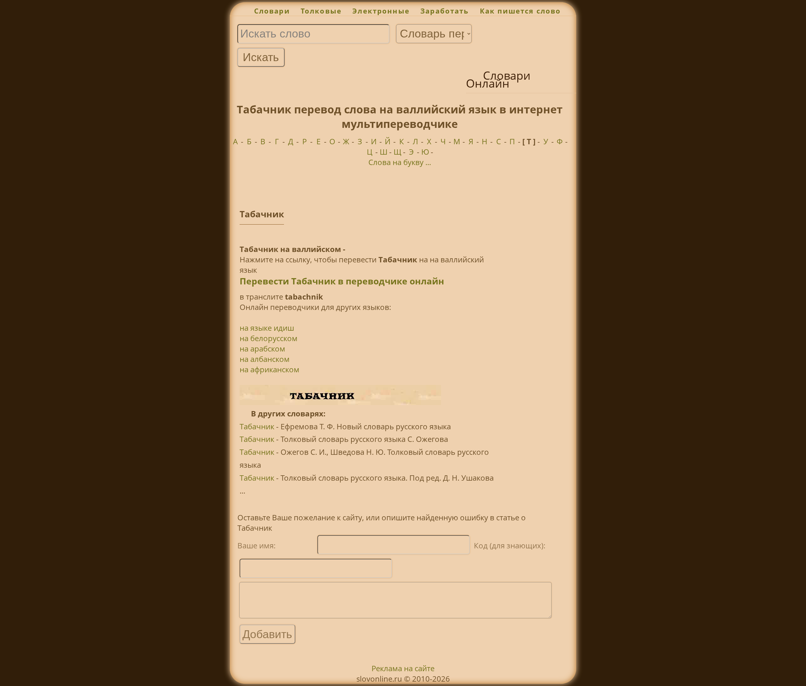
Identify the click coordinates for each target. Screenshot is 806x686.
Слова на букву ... (399, 162)
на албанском (265, 359)
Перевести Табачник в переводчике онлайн (342, 281)
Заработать (444, 10)
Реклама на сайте (403, 668)
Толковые (321, 10)
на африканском (269, 369)
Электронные (381, 10)
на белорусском (269, 338)
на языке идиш (267, 328)
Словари (272, 10)
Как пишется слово (520, 10)
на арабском (262, 348)
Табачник (257, 426)
